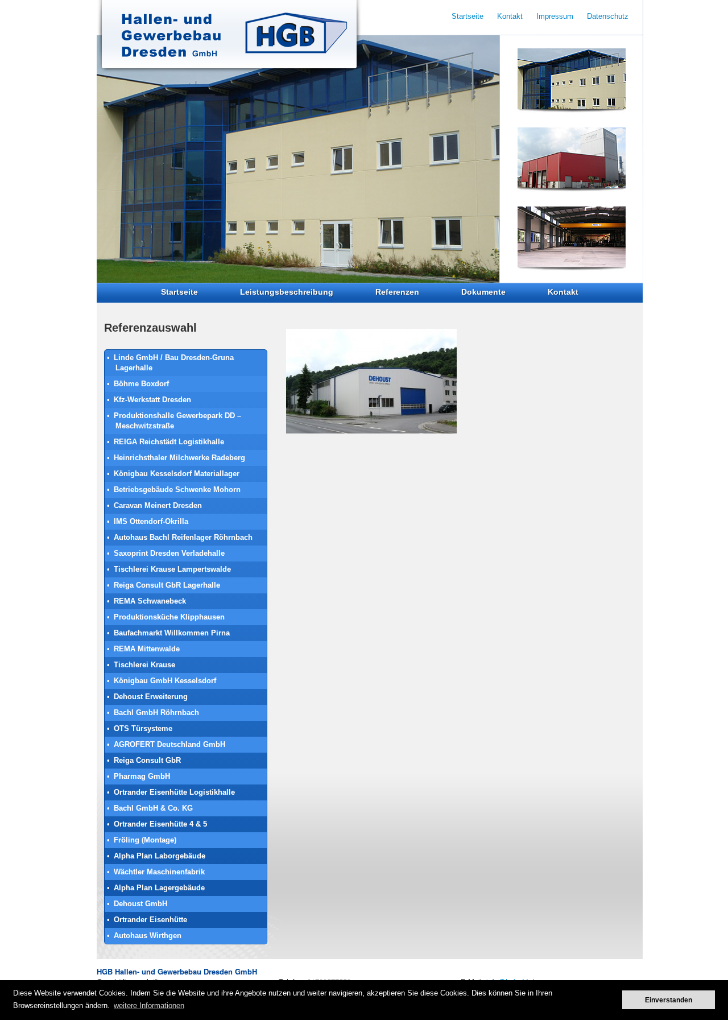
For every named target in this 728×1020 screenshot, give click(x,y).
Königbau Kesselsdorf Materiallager (176, 473)
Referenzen (397, 291)
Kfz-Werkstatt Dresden (152, 399)
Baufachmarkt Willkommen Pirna (172, 633)
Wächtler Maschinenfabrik (159, 872)
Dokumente (483, 291)
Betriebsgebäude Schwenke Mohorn (177, 489)
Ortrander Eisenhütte (150, 919)
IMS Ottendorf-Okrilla (151, 521)
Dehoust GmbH (140, 903)
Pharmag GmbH (142, 776)
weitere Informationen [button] (149, 1005)
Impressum (554, 16)
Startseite (179, 291)
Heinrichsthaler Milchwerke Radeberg (179, 457)
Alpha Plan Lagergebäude (159, 887)
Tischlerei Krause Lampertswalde (172, 569)
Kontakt (563, 291)
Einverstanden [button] (668, 1000)
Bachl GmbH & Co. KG (153, 808)
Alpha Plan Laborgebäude (159, 856)
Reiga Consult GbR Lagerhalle (167, 585)
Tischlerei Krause (144, 664)
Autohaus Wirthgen (147, 935)
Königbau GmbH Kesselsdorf (165, 680)
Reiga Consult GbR (147, 760)
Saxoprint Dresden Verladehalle (169, 553)
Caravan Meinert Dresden (158, 505)
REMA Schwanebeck (150, 601)
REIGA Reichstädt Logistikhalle (169, 441)
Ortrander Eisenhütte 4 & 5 (160, 824)
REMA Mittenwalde (147, 649)
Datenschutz (607, 16)
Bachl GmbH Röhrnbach (156, 712)
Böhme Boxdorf (141, 383)
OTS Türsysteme (143, 728)
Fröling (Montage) (145, 840)
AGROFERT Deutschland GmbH (169, 744)
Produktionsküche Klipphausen (169, 617)
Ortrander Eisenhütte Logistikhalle (174, 792)
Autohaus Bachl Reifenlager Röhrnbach (183, 537)
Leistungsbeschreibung (286, 291)
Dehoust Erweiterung (151, 696)
